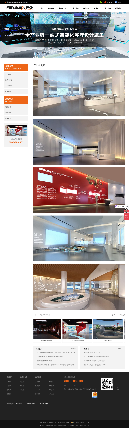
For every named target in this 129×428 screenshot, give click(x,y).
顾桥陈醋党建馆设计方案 (44, 361)
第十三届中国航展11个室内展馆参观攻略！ (96, 357)
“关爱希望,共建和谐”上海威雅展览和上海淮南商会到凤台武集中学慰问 (56, 365)
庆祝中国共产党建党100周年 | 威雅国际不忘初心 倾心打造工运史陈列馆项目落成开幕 (56, 353)
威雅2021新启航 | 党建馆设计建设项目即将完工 (51, 357)
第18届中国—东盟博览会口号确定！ (94, 361)
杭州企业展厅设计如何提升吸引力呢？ (95, 365)
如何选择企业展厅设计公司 (92, 353)
